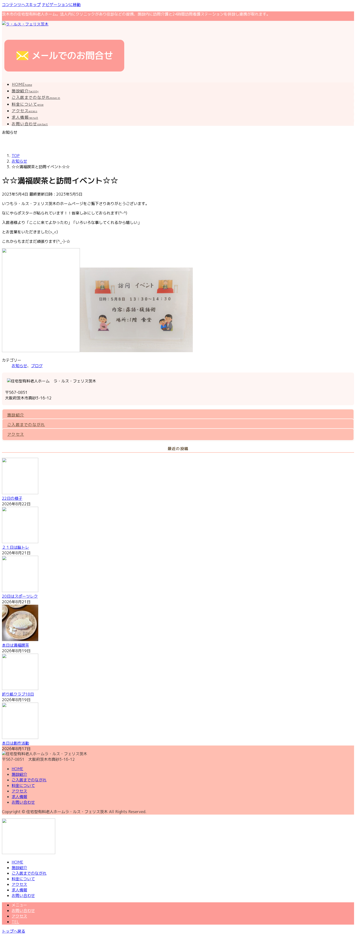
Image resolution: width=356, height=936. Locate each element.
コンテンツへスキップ (21, 4)
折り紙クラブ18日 (18, 694)
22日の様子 (12, 498)
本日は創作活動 (15, 743)
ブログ (37, 365)
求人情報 (19, 796)
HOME (17, 768)
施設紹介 (15, 415)
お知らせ (19, 365)
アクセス (15, 434)
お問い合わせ (23, 802)
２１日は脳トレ (15, 547)
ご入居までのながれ (26, 424)
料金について (23, 785)
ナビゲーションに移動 (61, 4)
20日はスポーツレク (20, 596)
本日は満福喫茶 (15, 645)
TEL (15, 921)
